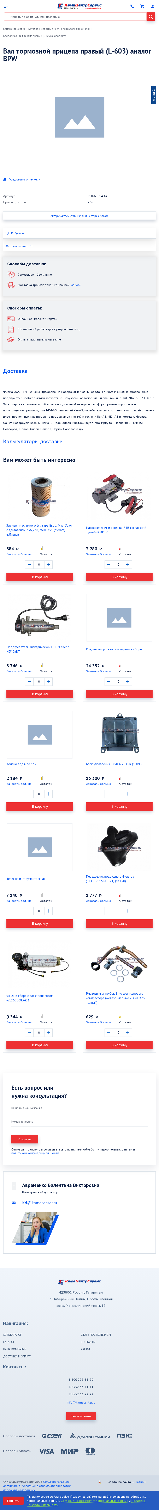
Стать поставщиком (96, 1335)
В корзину (40, 577)
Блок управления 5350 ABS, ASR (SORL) (114, 764)
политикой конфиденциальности (35, 1153)
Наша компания (14, 1349)
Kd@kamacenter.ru (39, 1203)
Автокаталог (12, 1335)
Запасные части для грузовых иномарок (65, 29)
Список (76, 285)
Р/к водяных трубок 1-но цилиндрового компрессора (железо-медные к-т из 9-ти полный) (115, 998)
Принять (13, 1500)
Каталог (33, 29)
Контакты (88, 1342)
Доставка (15, 371)
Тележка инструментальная (25, 879)
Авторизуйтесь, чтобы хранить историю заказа (79, 216)
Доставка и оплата (17, 1356)
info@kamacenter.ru (81, 1402)
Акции (85, 1349)
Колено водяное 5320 (22, 764)
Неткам (140, 1482)
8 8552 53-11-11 (81, 1387)
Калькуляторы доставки (33, 441)
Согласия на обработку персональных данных (94, 1500)
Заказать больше (18, 554)
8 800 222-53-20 (81, 1379)
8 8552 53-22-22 (81, 1394)
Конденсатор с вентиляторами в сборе (114, 649)
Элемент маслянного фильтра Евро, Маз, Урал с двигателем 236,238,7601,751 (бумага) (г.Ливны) (39, 529)
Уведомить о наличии (24, 179)
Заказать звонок (81, 1416)
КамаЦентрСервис (14, 29)
